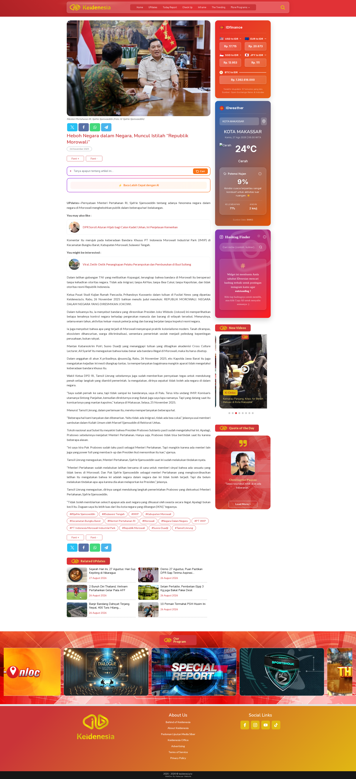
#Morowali (148, 520)
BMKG (250, 219)
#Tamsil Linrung (184, 527)
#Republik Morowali (133, 527)
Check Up (187, 7)
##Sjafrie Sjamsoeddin (82, 514)
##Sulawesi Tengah (113, 514)
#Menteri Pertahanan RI (122, 520)
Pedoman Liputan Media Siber (178, 734)
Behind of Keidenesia (178, 722)
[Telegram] (106, 127)
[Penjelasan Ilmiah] (260, 173)
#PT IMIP (200, 520)
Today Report (170, 7)
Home (140, 7)
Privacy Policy (178, 758)
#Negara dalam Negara (174, 520)
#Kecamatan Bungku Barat (85, 520)
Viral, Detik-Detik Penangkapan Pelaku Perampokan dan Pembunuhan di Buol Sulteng (137, 264)
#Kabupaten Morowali (158, 514)
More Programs (239, 7)
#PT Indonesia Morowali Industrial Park (92, 527)
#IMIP (135, 514)
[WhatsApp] (95, 127)
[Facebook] (83, 127)
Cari (202, 171)
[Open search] (282, 7)
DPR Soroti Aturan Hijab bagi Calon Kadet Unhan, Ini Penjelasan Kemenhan (130, 227)
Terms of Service (178, 752)
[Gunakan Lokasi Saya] (264, 121)
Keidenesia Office (178, 740)
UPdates (153, 7)
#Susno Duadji (160, 527)
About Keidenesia (178, 728)
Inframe (202, 7)
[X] (72, 127)
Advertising (178, 746)
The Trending (218, 7)
